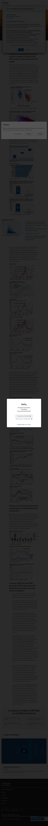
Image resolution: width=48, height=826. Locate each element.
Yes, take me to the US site (23, 416)
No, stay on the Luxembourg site (23, 418)
